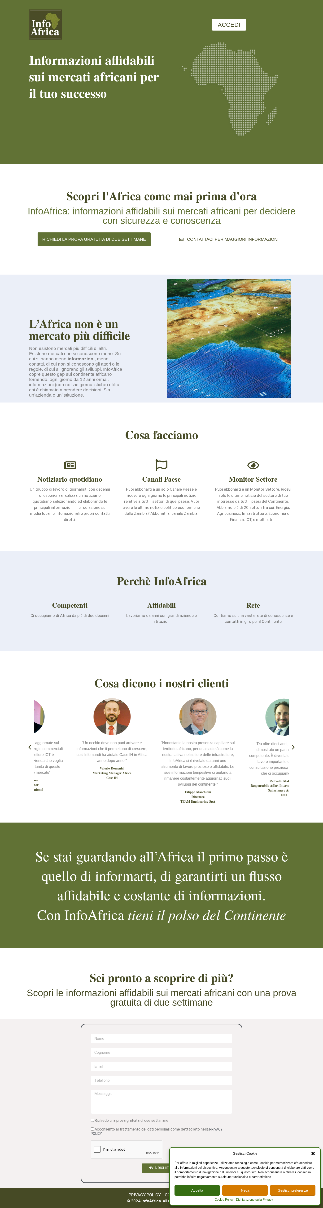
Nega (245, 1190)
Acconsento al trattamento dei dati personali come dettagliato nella (157, 1131)
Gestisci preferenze (293, 1190)
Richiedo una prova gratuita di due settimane (131, 1120)
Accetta (197, 1190)
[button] (313, 1153)
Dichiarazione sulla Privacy (254, 1199)
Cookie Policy (224, 1199)
